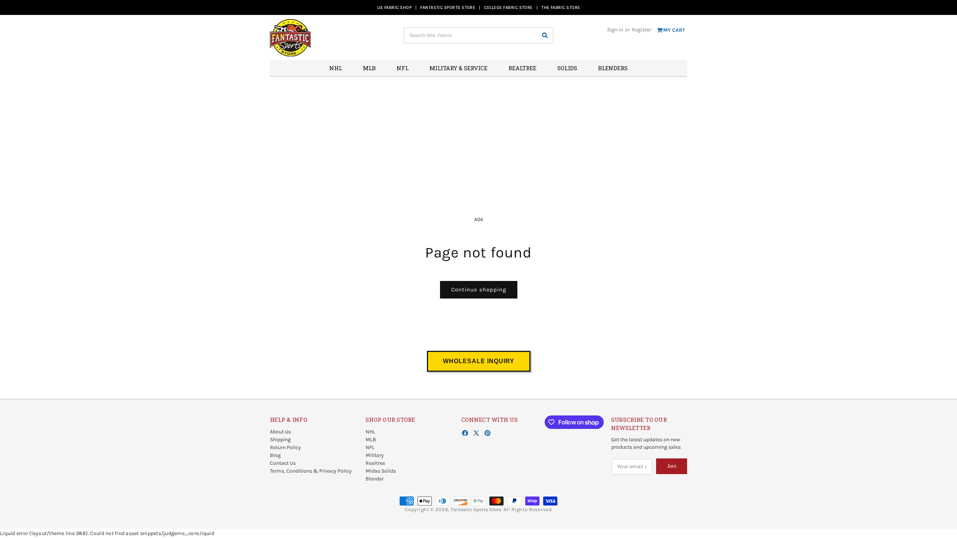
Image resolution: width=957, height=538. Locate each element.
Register (641, 30)
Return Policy (285, 447)
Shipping (280, 439)
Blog (275, 455)
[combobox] (478, 35)
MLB (371, 439)
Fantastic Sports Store (476, 509)
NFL (370, 447)
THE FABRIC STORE (560, 7)
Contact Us (283, 463)
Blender (375, 479)
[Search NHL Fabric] (544, 35)
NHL (370, 432)
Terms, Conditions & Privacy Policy (311, 471)
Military (375, 455)
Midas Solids (381, 471)
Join (671, 466)
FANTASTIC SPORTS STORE (447, 7)
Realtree (375, 463)
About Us (280, 432)
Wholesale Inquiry (478, 361)
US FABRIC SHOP (394, 7)
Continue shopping (478, 289)
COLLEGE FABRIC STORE (508, 7)
